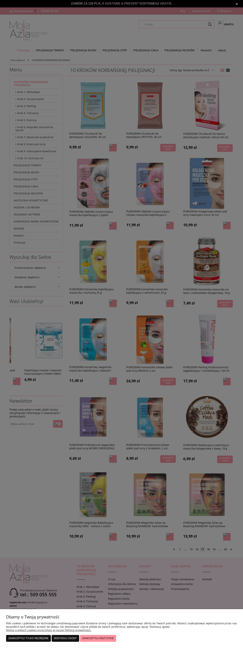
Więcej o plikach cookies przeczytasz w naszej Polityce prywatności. (48, 630)
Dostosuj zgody (65, 638)
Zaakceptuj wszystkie (98, 638)
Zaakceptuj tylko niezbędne (28, 638)
